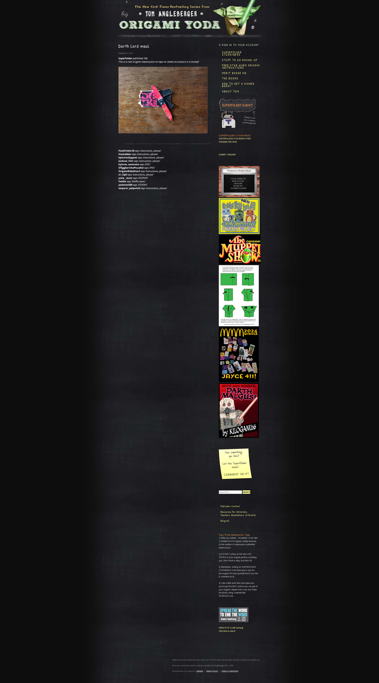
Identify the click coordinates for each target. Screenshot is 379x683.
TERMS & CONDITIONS (229, 671)
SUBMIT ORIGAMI (227, 154)
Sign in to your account (240, 45)
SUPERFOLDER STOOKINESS (232, 138)
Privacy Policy (212, 671)
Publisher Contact (230, 506)
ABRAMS (200, 671)
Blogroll (225, 520)
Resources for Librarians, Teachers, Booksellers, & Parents (238, 513)
